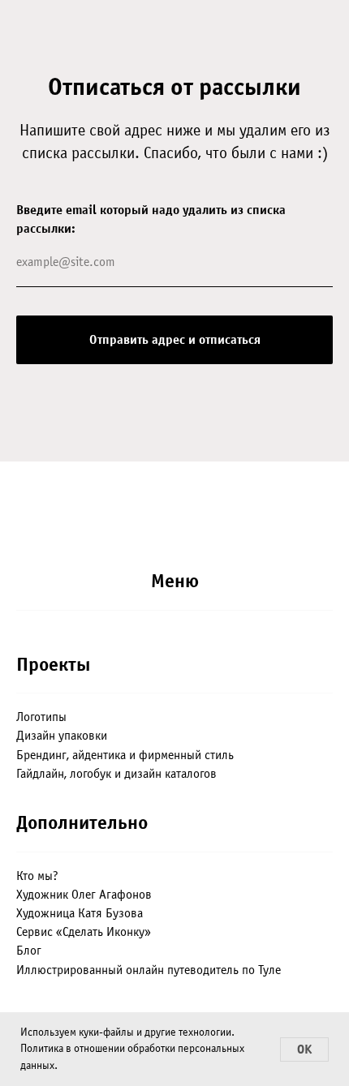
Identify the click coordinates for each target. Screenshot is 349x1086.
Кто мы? (37, 876)
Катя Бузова (110, 913)
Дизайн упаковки (61, 735)
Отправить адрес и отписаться (175, 340)
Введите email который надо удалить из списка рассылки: (151, 219)
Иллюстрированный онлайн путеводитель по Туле (148, 970)
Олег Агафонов (111, 894)
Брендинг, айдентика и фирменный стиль (125, 755)
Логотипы (41, 717)
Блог (28, 950)
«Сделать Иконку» (103, 932)
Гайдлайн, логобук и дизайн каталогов (116, 773)
